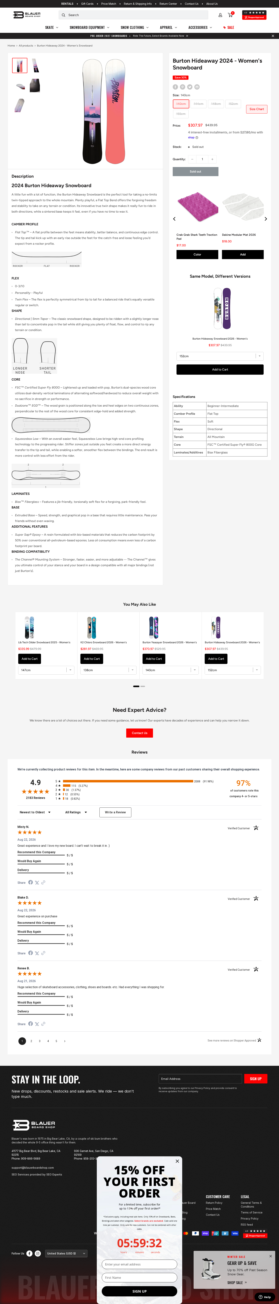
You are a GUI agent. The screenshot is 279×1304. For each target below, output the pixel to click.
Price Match (108, 3)
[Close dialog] (177, 1161)
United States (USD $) (61, 1253)
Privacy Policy (250, 1218)
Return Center (168, 3)
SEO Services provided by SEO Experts (37, 1174)
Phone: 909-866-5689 (26, 1158)
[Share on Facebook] (175, 87)
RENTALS (67, 3)
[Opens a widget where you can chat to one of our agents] (264, 1297)
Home (11, 45)
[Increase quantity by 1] (212, 159)
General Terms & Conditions (251, 1204)
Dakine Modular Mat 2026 (239, 234)
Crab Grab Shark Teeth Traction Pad (197, 236)
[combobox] (138, 15)
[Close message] (273, 36)
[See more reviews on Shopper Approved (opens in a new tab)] (43, 883)
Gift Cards (87, 3)
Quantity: (179, 159)
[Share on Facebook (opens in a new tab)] (30, 883)
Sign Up (256, 1078)
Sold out (195, 171)
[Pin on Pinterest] (182, 87)
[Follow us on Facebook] (29, 1253)
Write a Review (115, 812)
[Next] (265, 219)
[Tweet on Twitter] (189, 87)
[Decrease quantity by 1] (192, 159)
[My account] (220, 15)
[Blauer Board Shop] (33, 1125)
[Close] (270, 1256)
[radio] (139, 781)
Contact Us (192, 3)
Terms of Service (251, 1212)
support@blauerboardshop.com (33, 1167)
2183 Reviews (40, 798)
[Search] (63, 15)
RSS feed (247, 1224)
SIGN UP (139, 1291)
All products (26, 45)
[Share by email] (197, 87)
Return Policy (214, 1202)
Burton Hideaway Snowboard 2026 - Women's (220, 338)
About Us (212, 3)
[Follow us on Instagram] (38, 1253)
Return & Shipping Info (138, 3)
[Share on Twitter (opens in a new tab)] (37, 883)
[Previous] (174, 219)
